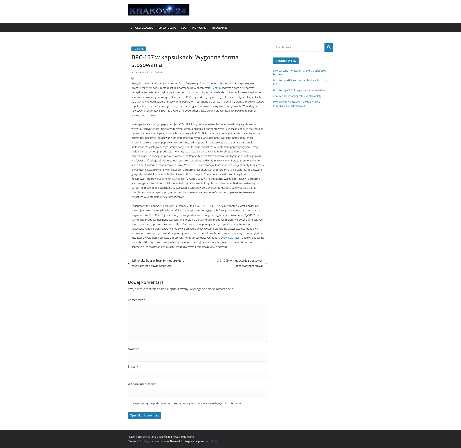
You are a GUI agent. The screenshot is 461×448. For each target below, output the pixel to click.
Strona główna (142, 27)
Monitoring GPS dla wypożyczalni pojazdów (299, 90)
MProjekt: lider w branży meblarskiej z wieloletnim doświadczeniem (158, 263)
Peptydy (216, 88)
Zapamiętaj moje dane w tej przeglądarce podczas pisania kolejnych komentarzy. (187, 403)
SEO (183, 27)
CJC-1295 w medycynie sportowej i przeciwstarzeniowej (240, 263)
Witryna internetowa (142, 384)
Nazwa (134, 349)
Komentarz (136, 300)
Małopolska (167, 27)
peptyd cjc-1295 (230, 237)
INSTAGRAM (199, 27)
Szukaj (329, 47)
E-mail (133, 367)
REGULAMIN (219, 27)
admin (159, 72)
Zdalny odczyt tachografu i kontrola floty (297, 96)
